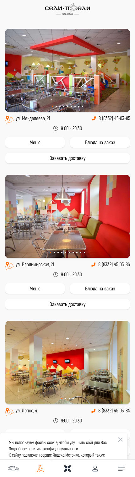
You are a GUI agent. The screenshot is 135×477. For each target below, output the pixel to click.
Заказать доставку (67, 158)
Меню (35, 142)
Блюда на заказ (100, 142)
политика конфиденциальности (53, 448)
